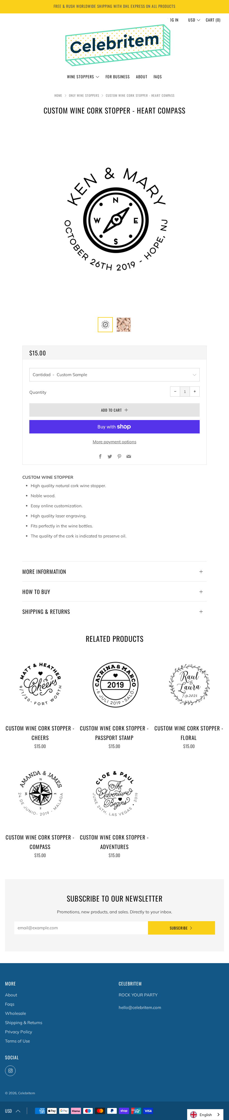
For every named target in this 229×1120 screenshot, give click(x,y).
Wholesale (15, 1013)
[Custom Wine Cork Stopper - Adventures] (114, 793)
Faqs (9, 1004)
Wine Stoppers (80, 76)
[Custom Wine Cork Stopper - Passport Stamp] (114, 685)
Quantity (37, 392)
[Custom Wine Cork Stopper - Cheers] (40, 685)
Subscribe (179, 928)
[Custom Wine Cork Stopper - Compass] (40, 793)
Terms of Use (17, 1041)
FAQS (158, 76)
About (141, 76)
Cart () (213, 20)
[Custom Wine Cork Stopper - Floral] (189, 685)
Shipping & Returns (23, 1022)
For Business (118, 76)
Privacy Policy (18, 1031)
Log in (172, 20)
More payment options (114, 441)
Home (58, 95)
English (206, 1114)
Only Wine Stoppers (84, 95)
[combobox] (205, 1114)
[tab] (105, 324)
